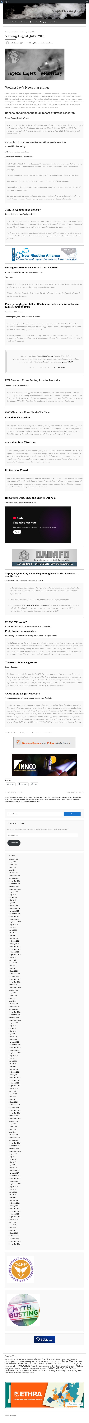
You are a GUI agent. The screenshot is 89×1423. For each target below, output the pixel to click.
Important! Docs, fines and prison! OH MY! (30, 498)
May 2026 (12, 867)
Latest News (15, 22)
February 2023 (14, 974)
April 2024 (12, 935)
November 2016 (15, 1178)
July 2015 (12, 1222)
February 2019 (14, 1105)
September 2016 (15, 1184)
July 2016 (12, 1189)
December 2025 (15, 881)
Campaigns (44, 22)
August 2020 (13, 1056)
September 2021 (15, 1020)
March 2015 (13, 1233)
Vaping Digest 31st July (74, 792)
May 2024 (12, 933)
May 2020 (12, 1064)
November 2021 (15, 1015)
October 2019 (14, 1083)
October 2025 (14, 886)
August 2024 (13, 925)
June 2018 (13, 1126)
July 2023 (12, 960)
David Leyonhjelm (53, 797)
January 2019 (14, 1107)
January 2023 (14, 976)
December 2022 (15, 979)
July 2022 (12, 993)
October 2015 (14, 1214)
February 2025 (14, 908)
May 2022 (12, 998)
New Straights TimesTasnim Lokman (33, 799)
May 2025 (12, 900)
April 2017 (12, 1165)
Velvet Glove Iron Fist (12, 1372)
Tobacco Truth (41, 1370)
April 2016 (12, 1197)
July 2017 (12, 1157)
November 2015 (15, 1211)
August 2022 (13, 990)
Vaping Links (65, 1371)
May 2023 (12, 965)
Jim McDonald (21, 1365)
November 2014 (15, 1244)
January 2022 (14, 1009)
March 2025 (13, 905)
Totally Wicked (27, 802)
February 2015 (14, 1236)
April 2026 (12, 870)
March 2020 (13, 1069)
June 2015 (13, 1225)
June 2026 (13, 864)
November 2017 (15, 1146)
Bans (39, 1359)
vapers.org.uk (12, 1415)
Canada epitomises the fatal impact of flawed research (40, 112)
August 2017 (13, 1154)
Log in (7, 2)
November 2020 (15, 1047)
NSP (38, 1368)
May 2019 (12, 1096)
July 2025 (12, 894)
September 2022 (15, 987)
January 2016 (14, 1206)
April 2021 (12, 1034)
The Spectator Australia (73, 799)
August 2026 (13, 859)
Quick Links (34, 22)
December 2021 (15, 1012)
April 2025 (12, 903)
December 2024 (15, 914)
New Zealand (30, 1368)
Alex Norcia (8, 1359)
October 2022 (14, 985)
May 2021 (12, 1031)
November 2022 (15, 982)
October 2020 (14, 1050)
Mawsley (71, 1366)
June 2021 (13, 1028)
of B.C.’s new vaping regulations (17, 152)
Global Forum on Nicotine (66, 1364)
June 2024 (13, 930)
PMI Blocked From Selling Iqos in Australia (32, 380)
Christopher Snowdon (14, 1361)
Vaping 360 (53, 1370)
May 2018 (12, 1129)
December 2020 (15, 1045)
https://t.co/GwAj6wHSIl (39, 361)
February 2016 (14, 1203)
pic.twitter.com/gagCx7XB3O (61, 361)
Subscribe (14, 843)
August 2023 (13, 957)
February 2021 (14, 1039)
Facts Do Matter (33, 1364)
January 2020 (14, 1075)
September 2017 (15, 1151)
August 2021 (13, 1023)
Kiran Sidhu (45, 1366)
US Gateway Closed (16, 470)
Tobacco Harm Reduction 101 (14, 802)
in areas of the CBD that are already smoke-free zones (24, 272)
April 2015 (12, 1230)
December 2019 (15, 1077)
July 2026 (12, 862)
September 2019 (15, 1086)
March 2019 (13, 1102)
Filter (56, 1364)
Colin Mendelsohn (54, 1362)
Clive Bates (42, 1361)
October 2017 (14, 1148)
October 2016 (14, 1181)
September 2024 (15, 922)
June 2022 (13, 995)
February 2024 (14, 941)
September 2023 (15, 955)
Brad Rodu (47, 1359)
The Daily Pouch (18, 1370)
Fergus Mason (48, 1364)
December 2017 (15, 1143)
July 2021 (12, 1026)
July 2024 (12, 927)
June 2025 (13, 897)
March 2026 (13, 873)
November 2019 (15, 1080)
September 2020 (15, 1053)
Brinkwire (16, 797)
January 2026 (14, 878)
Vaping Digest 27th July (14, 792)
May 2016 (12, 1195)
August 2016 (13, 1187)
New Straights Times (16, 799)
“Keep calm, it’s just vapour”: (23, 693)
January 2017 (14, 1173)
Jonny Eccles (73, 797)
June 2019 (13, 1094)
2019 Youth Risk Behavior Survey (34, 605)
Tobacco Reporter (29, 1371)
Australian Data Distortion (20, 442)
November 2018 (15, 1113)
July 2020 (12, 1058)
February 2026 (14, 875)
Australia (33, 1359)
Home (6, 22)
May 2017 (12, 1162)
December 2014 (15, 1241)
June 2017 (13, 1159)
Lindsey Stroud (55, 1366)
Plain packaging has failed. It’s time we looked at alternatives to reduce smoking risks (42, 305)
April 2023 (12, 968)
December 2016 (15, 1176)
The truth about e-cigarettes (21, 662)
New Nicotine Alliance (18, 1368)
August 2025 (13, 892)
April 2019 (12, 1099)
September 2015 (15, 1217)
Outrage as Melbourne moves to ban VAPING (31, 267)
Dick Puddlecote (19, 1364)
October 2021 (14, 1017)
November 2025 (15, 884)
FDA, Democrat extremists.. (21, 631)
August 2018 (13, 1121)
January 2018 (14, 1140)
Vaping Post (35, 802)
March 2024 (13, 938)
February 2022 (14, 1006)
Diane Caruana (63, 797)
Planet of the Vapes (50, 799)
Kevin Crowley (36, 1366)
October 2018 (14, 1116)
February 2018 (14, 1137)
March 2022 (13, 1004)
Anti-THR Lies (25, 1359)
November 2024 (15, 916)
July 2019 (12, 1091)
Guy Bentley (78, 1364)
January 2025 (14, 911)
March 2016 (13, 1200)
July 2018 (12, 1124)
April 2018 (12, 1132)
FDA (41, 1364)
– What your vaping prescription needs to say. (20, 502)
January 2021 (14, 1042)
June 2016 (13, 1192)
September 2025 (15, 889)
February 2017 (14, 1170)
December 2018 (15, 1110)
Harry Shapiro (8, 1366)
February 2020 (14, 1072)
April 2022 (12, 1001)
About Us (54, 22)
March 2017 (13, 1167)
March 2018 (13, 1135)
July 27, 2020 (59, 367)
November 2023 (15, 949)
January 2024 (14, 944)
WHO (20, 1372)
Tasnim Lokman (61, 799)
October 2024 (14, 919)
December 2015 (15, 1208)
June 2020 (13, 1061)
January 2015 (14, 1238)
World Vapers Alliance (28, 1372)
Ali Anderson (16, 1359)
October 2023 (14, 952)
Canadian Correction (17, 417)
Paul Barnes (43, 1368)
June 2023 (13, 963)
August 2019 (13, 1088)
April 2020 (12, 1066)
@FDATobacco (47, 356)
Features (24, 22)
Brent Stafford (56, 1359)
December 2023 (15, 946)
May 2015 (12, 1227)
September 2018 (15, 1118)
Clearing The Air (30, 1362)
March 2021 (13, 1036)
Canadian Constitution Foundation (29, 797)
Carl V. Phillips (71, 1359)
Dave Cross (43, 797)
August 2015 (13, 1219)
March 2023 (13, 971)
